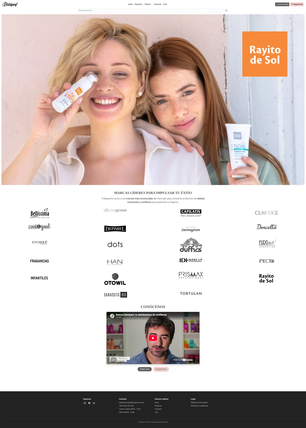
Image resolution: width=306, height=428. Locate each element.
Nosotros (138, 4)
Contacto (157, 4)
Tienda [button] (147, 4)
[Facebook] (89, 403)
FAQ (165, 4)
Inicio (130, 4)
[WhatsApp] (94, 403)
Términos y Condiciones (199, 406)
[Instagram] (84, 403)
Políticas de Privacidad (199, 402)
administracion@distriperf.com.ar (131, 402)
